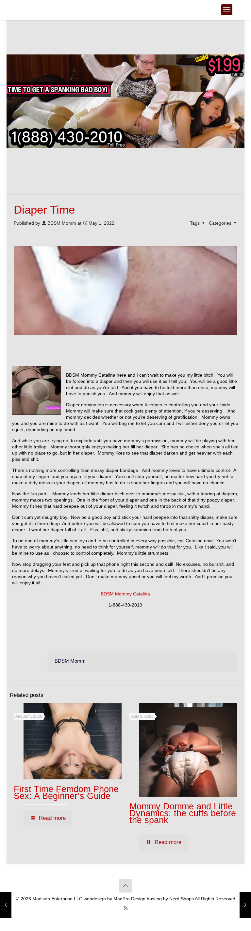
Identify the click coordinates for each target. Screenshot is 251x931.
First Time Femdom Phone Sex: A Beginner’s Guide (66, 792)
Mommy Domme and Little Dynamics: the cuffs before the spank (182, 813)
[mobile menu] (226, 9)
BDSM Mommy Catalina (125, 593)
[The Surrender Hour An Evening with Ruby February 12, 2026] (245, 905)
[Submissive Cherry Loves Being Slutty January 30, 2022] (5, 905)
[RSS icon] (125, 908)
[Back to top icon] (125, 886)
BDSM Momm (61, 223)
